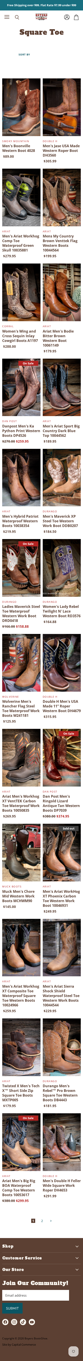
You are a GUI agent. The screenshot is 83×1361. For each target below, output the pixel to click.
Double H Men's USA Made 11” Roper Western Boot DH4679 (62, 706)
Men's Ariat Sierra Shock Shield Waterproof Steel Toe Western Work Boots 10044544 (61, 995)
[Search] (13, 17)
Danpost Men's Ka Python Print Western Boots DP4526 (21, 431)
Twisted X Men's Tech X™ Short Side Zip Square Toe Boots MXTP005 (21, 1092)
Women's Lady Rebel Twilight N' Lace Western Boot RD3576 (62, 611)
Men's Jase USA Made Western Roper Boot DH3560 (61, 150)
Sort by (24, 54)
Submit (12, 1308)
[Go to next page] (50, 1221)
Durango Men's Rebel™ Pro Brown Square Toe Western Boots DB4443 (60, 1092)
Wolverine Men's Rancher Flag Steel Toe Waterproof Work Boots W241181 (21, 708)
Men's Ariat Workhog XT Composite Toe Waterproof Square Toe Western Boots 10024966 (20, 995)
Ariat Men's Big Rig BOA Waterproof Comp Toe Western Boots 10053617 (18, 1187)
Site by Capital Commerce (19, 1345)
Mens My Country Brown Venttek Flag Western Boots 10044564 (60, 243)
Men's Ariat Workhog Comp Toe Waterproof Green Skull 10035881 (20, 243)
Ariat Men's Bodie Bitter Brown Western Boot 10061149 (58, 338)
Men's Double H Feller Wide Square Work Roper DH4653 (62, 1185)
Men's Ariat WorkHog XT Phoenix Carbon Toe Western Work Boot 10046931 (61, 898)
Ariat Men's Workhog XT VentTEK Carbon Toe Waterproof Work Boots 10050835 (21, 803)
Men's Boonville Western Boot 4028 (18, 148)
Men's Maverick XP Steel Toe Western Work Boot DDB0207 (60, 521)
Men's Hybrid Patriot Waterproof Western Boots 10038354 (20, 521)
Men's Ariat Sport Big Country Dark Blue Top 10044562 (61, 431)
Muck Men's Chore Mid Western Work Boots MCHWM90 (18, 896)
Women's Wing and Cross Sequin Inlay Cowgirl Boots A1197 (20, 336)
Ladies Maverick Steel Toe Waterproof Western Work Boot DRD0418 (21, 613)
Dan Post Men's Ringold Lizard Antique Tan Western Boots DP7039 (61, 803)
